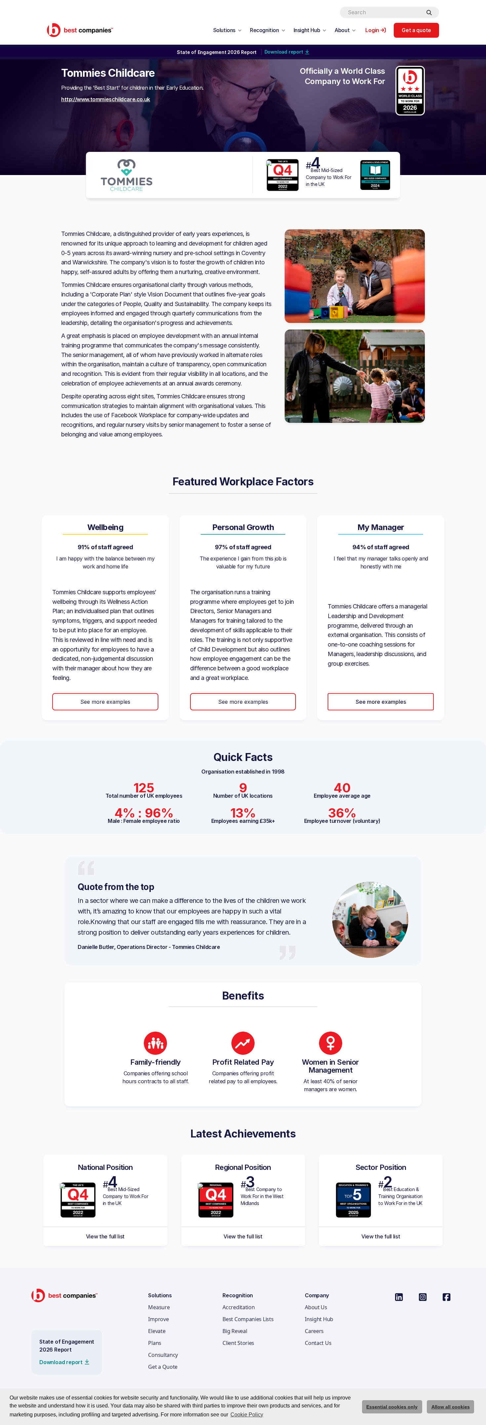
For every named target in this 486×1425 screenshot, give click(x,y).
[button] (227, 30)
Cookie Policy (246, 1414)
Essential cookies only (392, 1406)
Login (372, 30)
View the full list (105, 1236)
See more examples (105, 701)
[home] (80, 30)
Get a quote (416, 30)
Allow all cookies (450, 1406)
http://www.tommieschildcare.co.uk (105, 99)
